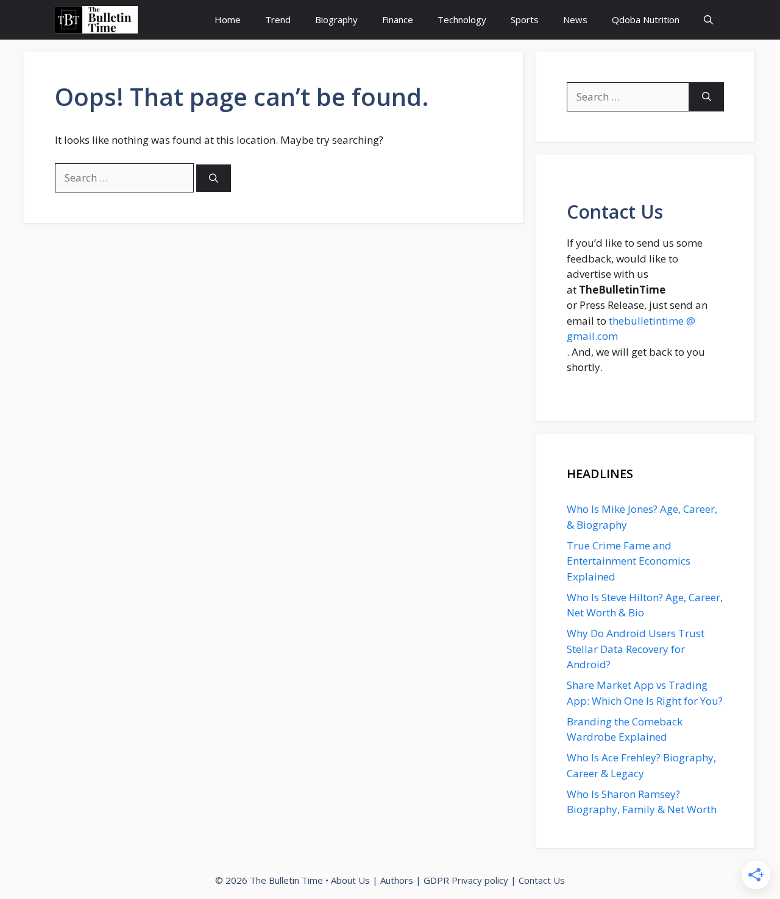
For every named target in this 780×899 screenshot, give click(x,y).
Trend (278, 19)
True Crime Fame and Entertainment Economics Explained (628, 560)
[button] (708, 20)
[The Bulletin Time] (96, 20)
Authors (396, 880)
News (575, 19)
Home (227, 19)
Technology (462, 19)
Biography (336, 19)
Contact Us (542, 880)
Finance (397, 19)
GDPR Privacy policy (466, 880)
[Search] (213, 178)
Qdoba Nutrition (645, 19)
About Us (350, 880)
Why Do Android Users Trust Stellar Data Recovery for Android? (635, 648)
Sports (525, 19)
